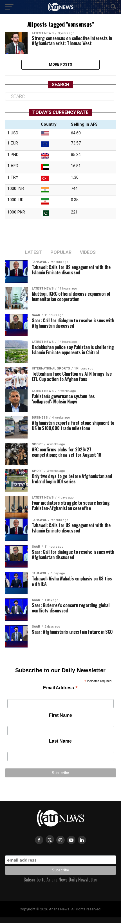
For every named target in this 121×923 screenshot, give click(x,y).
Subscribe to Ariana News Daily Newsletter (60, 879)
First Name (60, 715)
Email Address (60, 688)
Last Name (60, 741)
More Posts (60, 64)
